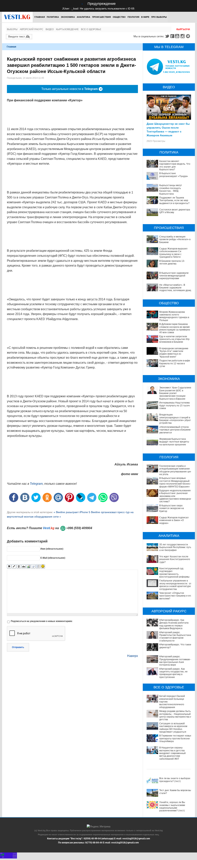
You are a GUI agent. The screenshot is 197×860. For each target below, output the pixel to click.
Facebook (172, 36)
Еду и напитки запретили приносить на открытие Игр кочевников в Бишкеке (174, 339)
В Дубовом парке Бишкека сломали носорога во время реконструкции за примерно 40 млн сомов (174, 328)
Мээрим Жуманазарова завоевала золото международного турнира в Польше (174, 316)
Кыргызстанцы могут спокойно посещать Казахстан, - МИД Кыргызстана (170, 189)
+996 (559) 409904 (79, 528)
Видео (50, 29)
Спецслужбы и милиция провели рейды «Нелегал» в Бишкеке (174, 239)
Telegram (188, 36)
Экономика (68, 17)
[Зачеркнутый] (23, 566)
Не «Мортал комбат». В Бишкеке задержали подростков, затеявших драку (175, 288)
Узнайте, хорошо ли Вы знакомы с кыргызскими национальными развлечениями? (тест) (172, 806)
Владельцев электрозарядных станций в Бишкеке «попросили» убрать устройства (175, 418)
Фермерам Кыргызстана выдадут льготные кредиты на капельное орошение (174, 442)
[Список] (38, 566)
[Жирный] (9, 566)
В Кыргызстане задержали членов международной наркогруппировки (174, 276)
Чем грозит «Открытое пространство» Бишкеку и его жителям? (175, 596)
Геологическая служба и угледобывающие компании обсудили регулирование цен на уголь (175, 470)
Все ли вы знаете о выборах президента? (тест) (174, 779)
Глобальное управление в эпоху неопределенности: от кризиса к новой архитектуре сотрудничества (175, 584)
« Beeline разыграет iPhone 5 (72, 512)
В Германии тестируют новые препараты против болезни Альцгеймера (175, 738)
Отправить (18, 647)
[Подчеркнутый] (19, 566)
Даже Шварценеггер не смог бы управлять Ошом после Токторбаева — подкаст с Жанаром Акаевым (168, 129)
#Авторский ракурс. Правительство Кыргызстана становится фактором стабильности (175, 636)
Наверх (132, 655)
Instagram (183, 36)
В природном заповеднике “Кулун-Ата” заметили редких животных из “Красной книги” (173, 352)
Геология (133, 17)
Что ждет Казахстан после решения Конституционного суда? (174, 559)
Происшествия (101, 17)
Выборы (12, 29)
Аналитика (83, 17)
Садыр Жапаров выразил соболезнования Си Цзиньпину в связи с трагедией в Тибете (173, 252)
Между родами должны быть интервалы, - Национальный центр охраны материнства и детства (175, 715)
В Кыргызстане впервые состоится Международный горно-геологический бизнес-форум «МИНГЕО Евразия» (175, 482)
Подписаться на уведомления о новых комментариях (41, 621)
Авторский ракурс (31, 29)
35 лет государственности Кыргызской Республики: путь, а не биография (175, 547)
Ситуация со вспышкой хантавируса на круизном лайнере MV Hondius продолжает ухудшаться (173, 727)
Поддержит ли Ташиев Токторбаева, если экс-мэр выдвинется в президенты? (174, 200)
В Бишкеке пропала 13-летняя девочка (172, 262)
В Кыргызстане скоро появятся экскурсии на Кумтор (171, 508)
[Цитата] (33, 566)
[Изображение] (28, 566)
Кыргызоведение (67, 29)
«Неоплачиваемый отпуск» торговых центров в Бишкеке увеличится (175, 430)
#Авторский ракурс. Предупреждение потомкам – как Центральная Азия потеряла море (175, 660)
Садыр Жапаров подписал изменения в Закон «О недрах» (174, 520)
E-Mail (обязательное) (52, 557)
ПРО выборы (159, 17)
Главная (39, 17)
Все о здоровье (91, 29)
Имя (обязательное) (51, 548)
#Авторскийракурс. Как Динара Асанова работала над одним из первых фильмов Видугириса (174, 624)
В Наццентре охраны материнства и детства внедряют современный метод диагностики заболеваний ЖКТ (172, 753)
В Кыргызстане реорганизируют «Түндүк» (173, 174)
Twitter (167, 36)
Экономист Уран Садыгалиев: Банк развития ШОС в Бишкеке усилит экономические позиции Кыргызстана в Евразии (175, 393)
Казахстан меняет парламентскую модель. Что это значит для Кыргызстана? (174, 165)
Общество (119, 17)
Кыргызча (183, 29)
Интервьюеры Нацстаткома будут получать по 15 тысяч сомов (174, 405)
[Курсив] (14, 566)
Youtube (177, 36)
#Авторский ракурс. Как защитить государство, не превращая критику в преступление (173, 673)
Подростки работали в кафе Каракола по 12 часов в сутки (174, 363)
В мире (145, 17)
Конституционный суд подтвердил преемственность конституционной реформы (174, 572)
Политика (53, 17)
